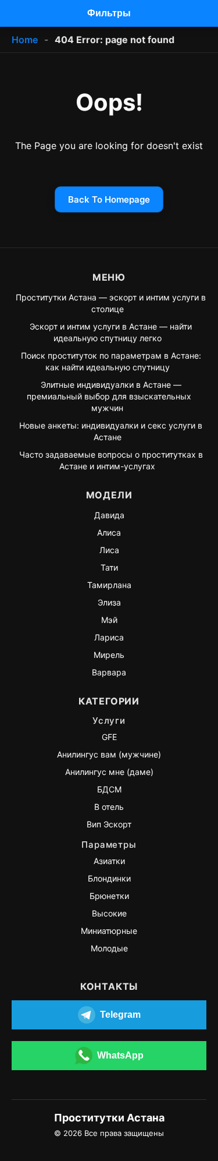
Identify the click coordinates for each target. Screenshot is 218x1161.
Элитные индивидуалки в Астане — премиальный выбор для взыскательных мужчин (109, 396)
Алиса (109, 532)
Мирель (109, 655)
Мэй (109, 620)
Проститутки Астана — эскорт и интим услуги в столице (111, 303)
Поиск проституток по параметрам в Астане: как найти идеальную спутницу (111, 361)
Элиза (109, 602)
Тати (109, 567)
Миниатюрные (109, 931)
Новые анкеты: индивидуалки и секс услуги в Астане (110, 431)
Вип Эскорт (109, 824)
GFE (109, 737)
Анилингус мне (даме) (109, 772)
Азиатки (109, 861)
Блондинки (109, 878)
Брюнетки (109, 896)
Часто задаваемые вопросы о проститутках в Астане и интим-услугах (111, 460)
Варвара (109, 672)
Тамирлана (109, 585)
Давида (109, 515)
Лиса (109, 550)
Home (25, 39)
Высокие (109, 913)
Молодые (109, 948)
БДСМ (109, 789)
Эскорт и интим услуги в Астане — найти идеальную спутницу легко (111, 332)
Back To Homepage (109, 199)
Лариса (109, 637)
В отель (109, 807)
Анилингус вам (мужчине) (109, 754)
